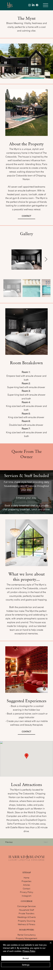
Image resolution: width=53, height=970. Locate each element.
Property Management (26, 938)
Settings (25, 964)
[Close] (48, 944)
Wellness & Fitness (26, 924)
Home (26, 877)
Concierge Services (26, 906)
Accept (26, 958)
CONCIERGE (26, 901)
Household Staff (26, 910)
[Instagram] (29, 5)
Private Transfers (26, 913)
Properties (26, 881)
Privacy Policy (26, 892)
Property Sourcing (26, 921)
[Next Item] (46, 259)
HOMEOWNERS (26, 929)
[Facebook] (37, 5)
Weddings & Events (26, 917)
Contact (26, 888)
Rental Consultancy (27, 934)
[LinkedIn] (33, 5)
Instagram (26, 895)
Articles (26, 885)
